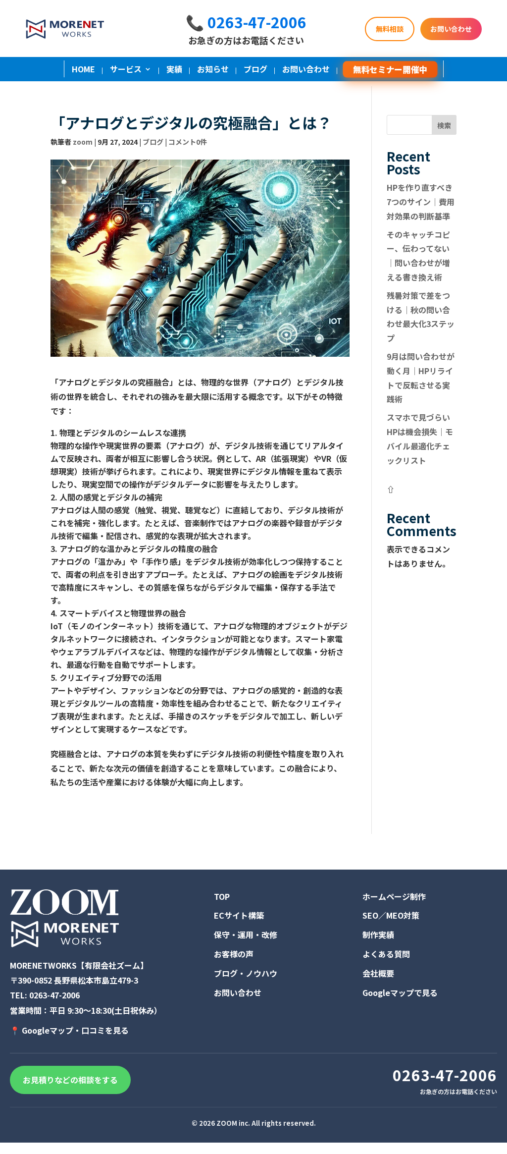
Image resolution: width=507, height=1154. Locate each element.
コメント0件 (187, 142)
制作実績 (378, 934)
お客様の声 (234, 954)
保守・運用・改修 (245, 934)
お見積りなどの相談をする (70, 1080)
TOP (222, 896)
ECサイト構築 (239, 915)
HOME (83, 70)
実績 (174, 70)
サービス (126, 70)
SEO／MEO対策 (390, 915)
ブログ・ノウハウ (245, 973)
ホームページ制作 (394, 896)
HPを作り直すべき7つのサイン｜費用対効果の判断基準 (421, 201)
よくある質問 (386, 954)
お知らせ (213, 70)
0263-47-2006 (54, 995)
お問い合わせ (451, 29)
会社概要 (378, 973)
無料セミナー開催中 (390, 69)
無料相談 (390, 29)
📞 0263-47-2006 (246, 21)
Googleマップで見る (400, 992)
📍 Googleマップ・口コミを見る (69, 1030)
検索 (444, 125)
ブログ (255, 70)
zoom (83, 142)
